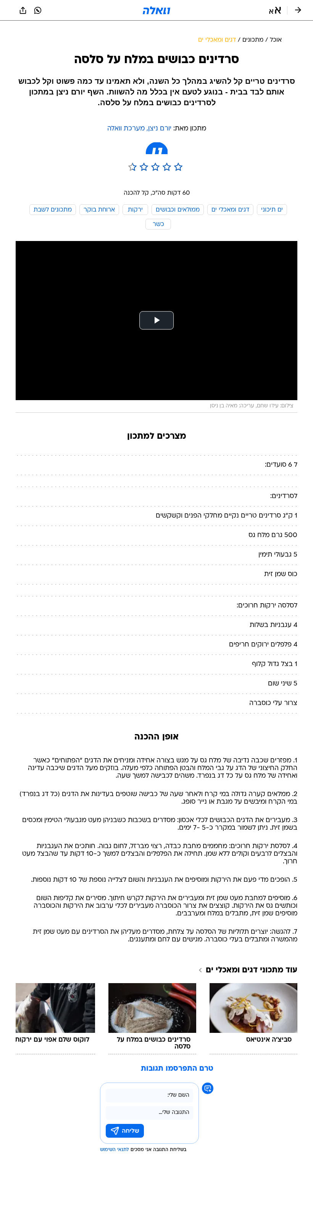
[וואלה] (156, 10)
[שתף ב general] (23, 10)
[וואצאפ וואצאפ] (38, 10)
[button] (275, 10)
